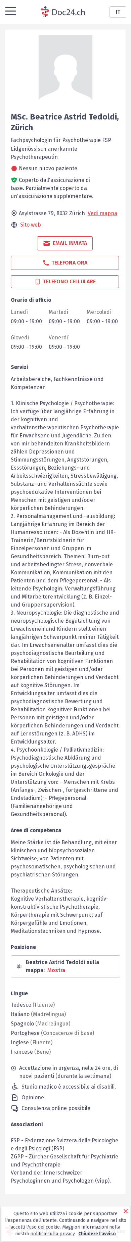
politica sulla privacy (52, 1234)
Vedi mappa (102, 213)
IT (118, 12)
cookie (53, 1227)
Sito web (30, 225)
